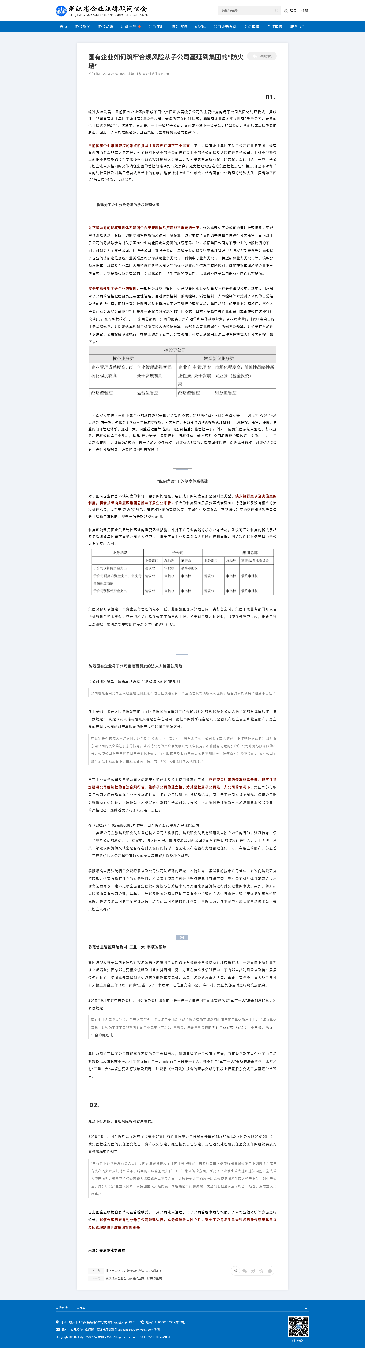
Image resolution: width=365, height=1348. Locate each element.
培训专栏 (129, 27)
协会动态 (105, 27)
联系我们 (297, 27)
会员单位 (251, 27)
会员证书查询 (225, 27)
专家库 (200, 27)
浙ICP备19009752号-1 (155, 1337)
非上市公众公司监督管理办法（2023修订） (127, 1270)
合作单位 (274, 27)
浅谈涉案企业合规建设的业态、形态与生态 (126, 1278)
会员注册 (156, 27)
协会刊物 (179, 27)
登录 (293, 11)
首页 (63, 27)
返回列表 (265, 56)
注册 (304, 11)
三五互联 (79, 1307)
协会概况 (82, 27)
